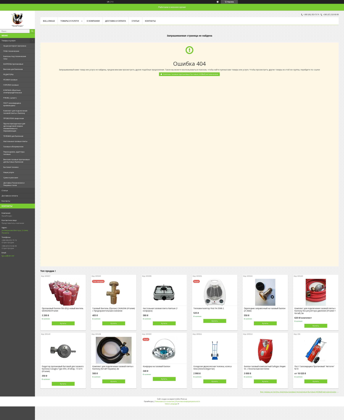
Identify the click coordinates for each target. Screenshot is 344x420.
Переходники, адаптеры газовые (14, 153)
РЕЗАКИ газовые (10, 79)
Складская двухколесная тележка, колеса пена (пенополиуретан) (212, 367)
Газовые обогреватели (13, 146)
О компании (93, 21)
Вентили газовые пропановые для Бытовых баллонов (16, 160)
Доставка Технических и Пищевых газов (13, 184)
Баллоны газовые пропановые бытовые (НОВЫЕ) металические (190, 74)
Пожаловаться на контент (164, 401)
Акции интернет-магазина (14, 46)
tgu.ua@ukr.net (8, 256)
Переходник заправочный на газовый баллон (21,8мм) (264, 309)
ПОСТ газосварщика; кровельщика (12, 104)
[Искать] (32, 31)
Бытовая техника (10, 167)
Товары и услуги (8, 40)
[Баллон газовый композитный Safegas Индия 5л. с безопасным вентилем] (265, 350)
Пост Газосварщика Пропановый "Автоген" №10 (314, 367)
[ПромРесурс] (17, 19)
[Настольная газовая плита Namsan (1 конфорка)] (164, 292)
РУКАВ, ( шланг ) (10, 98)
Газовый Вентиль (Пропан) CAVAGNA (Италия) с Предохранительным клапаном (113, 309)
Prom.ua (184, 399)
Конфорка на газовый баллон (156, 366)
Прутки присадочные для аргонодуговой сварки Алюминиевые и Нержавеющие (14, 127)
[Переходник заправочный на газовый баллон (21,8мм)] (265, 292)
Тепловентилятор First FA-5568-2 (208, 308)
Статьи (5, 190)
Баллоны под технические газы (14, 57)
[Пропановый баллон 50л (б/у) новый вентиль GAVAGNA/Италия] (63, 292)
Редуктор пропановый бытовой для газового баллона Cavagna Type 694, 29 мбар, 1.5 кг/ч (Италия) (63, 368)
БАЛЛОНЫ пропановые (13, 64)
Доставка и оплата (10, 195)
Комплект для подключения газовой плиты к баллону (15, 111)
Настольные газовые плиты (15, 141)
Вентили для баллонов (13, 69)
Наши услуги (8, 172)
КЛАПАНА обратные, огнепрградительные (12, 91)
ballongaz (49, 21)
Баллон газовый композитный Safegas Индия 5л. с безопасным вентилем (264, 367)
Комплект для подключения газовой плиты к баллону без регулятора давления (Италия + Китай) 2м (315, 310)
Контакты (6, 201)
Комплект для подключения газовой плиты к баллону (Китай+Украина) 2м (112, 367)
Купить (63, 323)
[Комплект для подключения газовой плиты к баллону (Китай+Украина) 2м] (113, 350)
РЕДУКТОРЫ (8, 74)
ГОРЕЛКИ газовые (11, 85)
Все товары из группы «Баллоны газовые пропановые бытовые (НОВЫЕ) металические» (298, 392)
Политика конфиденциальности (188, 401)
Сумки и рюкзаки (10, 177)
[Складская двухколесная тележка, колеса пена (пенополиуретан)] (214, 350)
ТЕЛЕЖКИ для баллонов (13, 136)
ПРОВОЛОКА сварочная (13, 118)
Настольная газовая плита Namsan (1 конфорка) (160, 309)
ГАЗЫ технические (11, 51)
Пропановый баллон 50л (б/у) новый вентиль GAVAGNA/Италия (62, 309)
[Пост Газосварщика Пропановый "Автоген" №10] (315, 350)
